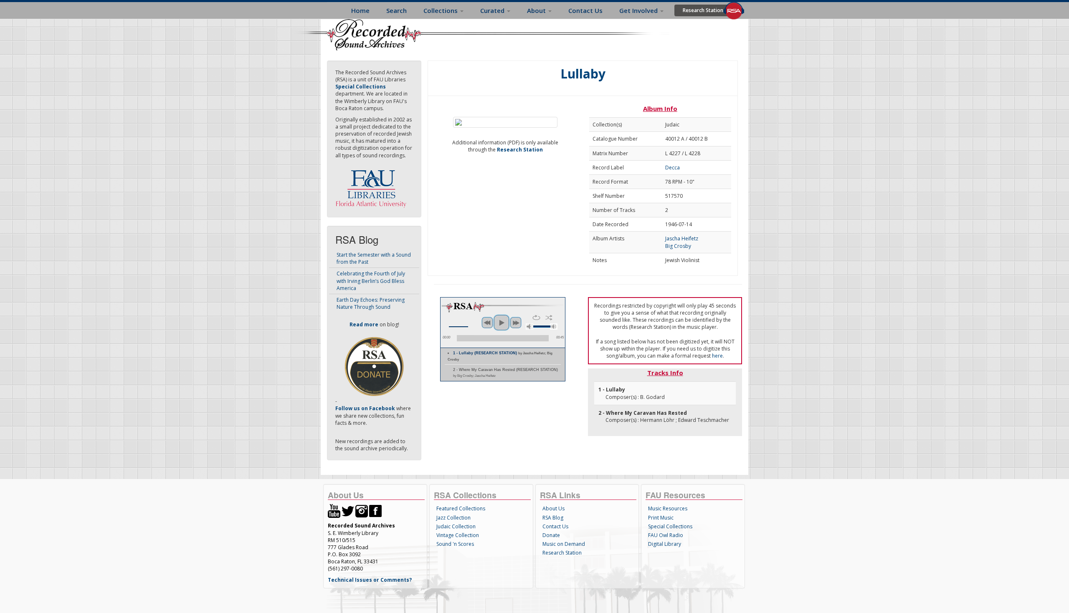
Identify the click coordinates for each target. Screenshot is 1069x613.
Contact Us (585, 10)
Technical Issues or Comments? (370, 579)
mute (529, 326)
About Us (553, 508)
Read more (364, 324)
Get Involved (639, 10)
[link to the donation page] (374, 366)
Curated (493, 10)
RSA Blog (552, 517)
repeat (536, 317)
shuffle (549, 317)
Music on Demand (563, 543)
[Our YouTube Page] (334, 510)
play (501, 322)
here (717, 355)
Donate (551, 535)
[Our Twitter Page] (348, 510)
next (516, 322)
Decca (672, 167)
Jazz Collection (453, 517)
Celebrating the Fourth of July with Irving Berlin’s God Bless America (371, 280)
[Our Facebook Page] (375, 510)
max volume (553, 326)
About (537, 10)
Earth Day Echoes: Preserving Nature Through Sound (371, 303)
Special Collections (670, 526)
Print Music (661, 517)
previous (487, 322)
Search (396, 10)
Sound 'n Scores (455, 543)
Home (360, 10)
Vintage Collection (457, 535)
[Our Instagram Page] (361, 510)
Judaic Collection (456, 526)
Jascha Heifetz (681, 238)
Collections (441, 10)
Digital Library (664, 543)
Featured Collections (460, 508)
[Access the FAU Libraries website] (372, 185)
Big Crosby (678, 246)
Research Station (703, 10)
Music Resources (667, 508)
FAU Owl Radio (665, 535)
